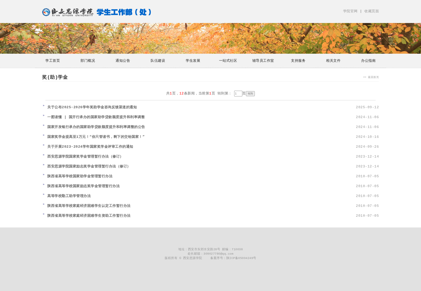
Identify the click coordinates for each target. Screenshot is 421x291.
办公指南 (368, 60)
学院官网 (351, 11)
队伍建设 (158, 60)
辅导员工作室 (263, 60)
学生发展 (193, 60)
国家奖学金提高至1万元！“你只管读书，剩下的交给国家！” (96, 137)
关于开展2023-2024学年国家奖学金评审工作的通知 (90, 147)
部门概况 (87, 60)
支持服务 (298, 60)
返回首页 (373, 77)
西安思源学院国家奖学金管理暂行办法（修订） (85, 157)
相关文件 (333, 60)
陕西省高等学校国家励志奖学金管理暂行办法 (83, 186)
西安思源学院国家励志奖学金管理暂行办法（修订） (89, 167)
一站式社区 (228, 60)
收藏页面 (370, 11)
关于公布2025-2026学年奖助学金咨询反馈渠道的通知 (92, 107)
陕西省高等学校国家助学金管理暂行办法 (79, 176)
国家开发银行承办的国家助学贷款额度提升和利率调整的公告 (96, 127)
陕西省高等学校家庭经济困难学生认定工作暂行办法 (89, 206)
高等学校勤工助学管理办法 (69, 196)
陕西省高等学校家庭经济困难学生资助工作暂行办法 (89, 216)
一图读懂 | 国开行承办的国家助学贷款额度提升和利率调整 (96, 117)
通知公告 (123, 60)
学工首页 (52, 60)
